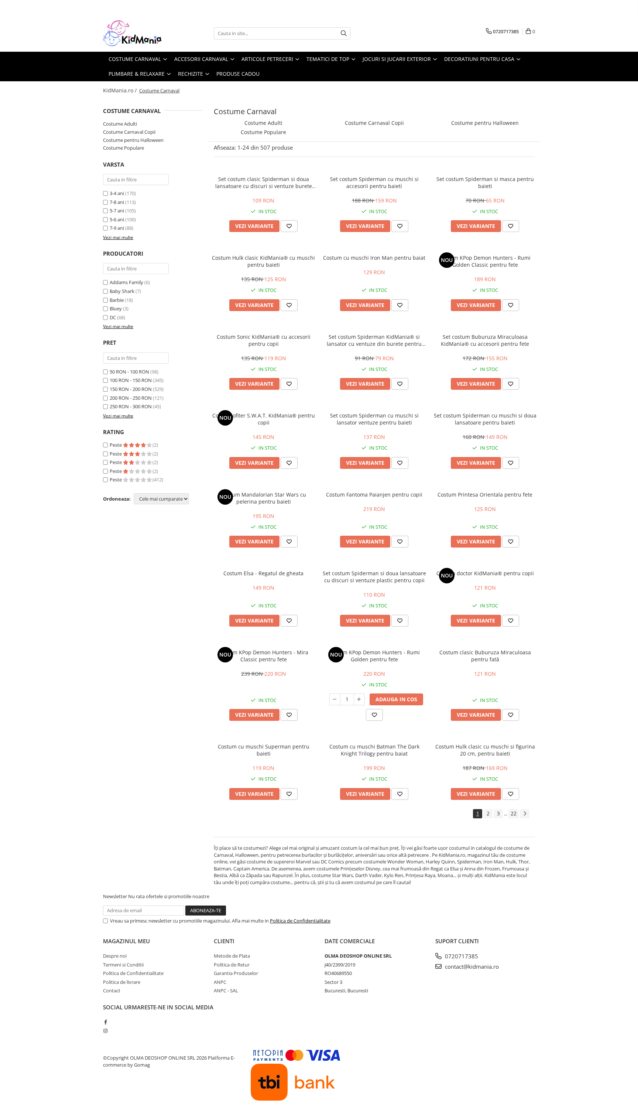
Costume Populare (123, 147)
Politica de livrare (121, 982)
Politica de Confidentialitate (300, 920)
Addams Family (126, 282)
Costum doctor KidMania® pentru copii (485, 573)
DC (113, 317)
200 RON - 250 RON (131, 398)
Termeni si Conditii (123, 964)
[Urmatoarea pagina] (524, 813)
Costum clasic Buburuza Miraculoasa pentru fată (485, 656)
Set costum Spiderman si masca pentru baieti (485, 182)
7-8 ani (117, 202)
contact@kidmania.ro (471, 966)
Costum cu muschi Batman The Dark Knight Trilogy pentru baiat (374, 750)
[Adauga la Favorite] (289, 226)
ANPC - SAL (226, 990)
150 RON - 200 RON (131, 389)
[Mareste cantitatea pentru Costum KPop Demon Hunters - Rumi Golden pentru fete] (359, 699)
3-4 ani (117, 193)
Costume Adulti (120, 123)
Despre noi (115, 955)
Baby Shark (122, 291)
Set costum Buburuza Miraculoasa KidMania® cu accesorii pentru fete (485, 340)
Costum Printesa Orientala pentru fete (485, 494)
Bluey (116, 308)
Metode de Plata (232, 955)
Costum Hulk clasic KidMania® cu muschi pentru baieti (263, 261)
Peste (116, 445)
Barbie (117, 300)
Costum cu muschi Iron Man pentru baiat (374, 257)
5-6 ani (117, 219)
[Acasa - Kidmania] (140, 33)
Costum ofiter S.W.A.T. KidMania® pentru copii (263, 419)
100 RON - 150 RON (131, 380)
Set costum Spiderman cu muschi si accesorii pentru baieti (374, 182)
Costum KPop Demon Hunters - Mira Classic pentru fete (263, 656)
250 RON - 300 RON (131, 406)
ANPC (220, 982)
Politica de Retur (232, 964)
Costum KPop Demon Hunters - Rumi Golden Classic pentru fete (485, 261)
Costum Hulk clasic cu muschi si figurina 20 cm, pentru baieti (485, 750)
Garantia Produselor (236, 973)
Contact (111, 990)
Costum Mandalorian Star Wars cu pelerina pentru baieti (263, 498)
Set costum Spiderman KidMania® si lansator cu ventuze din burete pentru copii (374, 340)
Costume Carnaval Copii (129, 132)
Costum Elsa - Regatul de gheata (263, 573)
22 (514, 813)
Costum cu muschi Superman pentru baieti (263, 750)
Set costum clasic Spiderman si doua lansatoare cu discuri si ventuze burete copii (263, 182)
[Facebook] (105, 1022)
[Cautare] (343, 33)
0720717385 (460, 956)
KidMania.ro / (120, 90)
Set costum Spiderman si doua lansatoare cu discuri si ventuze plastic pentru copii (374, 577)
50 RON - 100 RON (129, 371)
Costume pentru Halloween (133, 140)
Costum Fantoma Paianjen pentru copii (374, 494)
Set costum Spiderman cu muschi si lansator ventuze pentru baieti (374, 419)
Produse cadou (238, 73)
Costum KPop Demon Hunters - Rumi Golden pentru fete (374, 656)
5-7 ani (117, 210)
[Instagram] (105, 1030)
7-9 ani (117, 228)
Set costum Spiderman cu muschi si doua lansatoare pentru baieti (485, 419)
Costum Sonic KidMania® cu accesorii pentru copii (264, 340)
